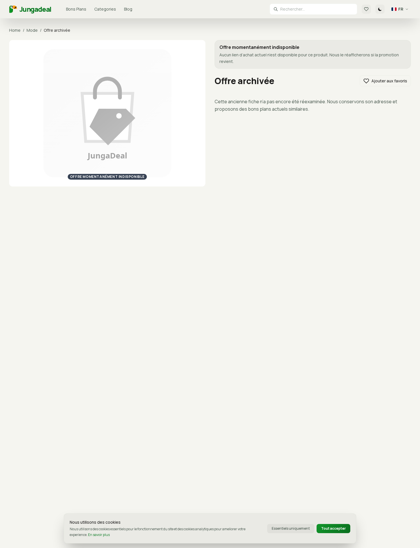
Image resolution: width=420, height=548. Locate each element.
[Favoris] (366, 9)
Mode (32, 30)
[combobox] (316, 9)
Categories (105, 9)
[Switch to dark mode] (380, 9)
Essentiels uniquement (291, 528)
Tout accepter (333, 528)
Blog (128, 9)
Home (15, 30)
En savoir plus (99, 534)
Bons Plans (76, 9)
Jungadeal (35, 9)
